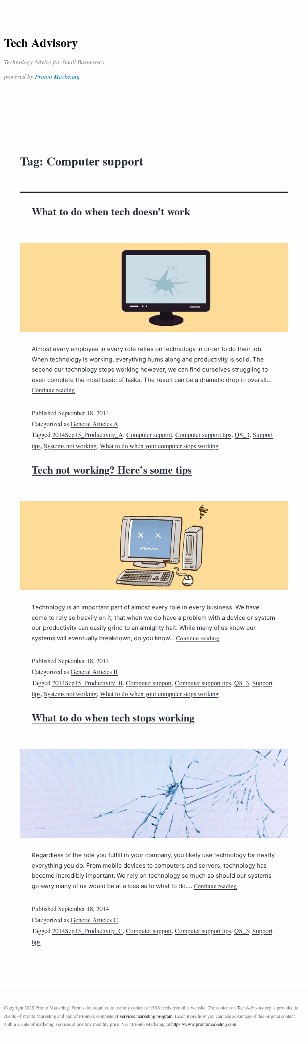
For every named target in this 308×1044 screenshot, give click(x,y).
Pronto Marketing (57, 76)
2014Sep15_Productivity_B (87, 682)
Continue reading (53, 390)
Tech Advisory (41, 42)
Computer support (149, 434)
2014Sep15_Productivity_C (87, 930)
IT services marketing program (143, 1016)
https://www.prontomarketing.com (203, 1024)
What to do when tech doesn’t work (111, 211)
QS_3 (242, 434)
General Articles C (94, 919)
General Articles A (94, 423)
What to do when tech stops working (113, 717)
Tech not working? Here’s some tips (112, 469)
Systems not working (70, 445)
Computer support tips (203, 434)
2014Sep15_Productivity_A (87, 434)
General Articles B (94, 671)
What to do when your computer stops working (159, 445)
